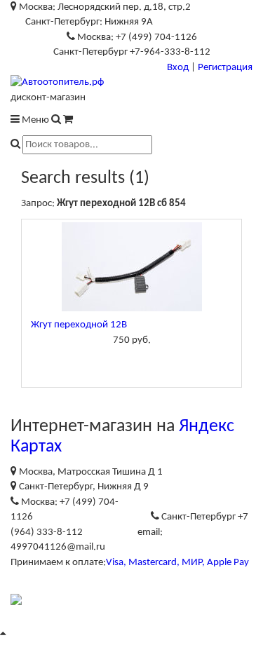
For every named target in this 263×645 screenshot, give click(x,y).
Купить (131, 363)
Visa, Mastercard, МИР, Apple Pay (177, 562)
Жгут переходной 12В (79, 325)
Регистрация (225, 67)
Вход (178, 67)
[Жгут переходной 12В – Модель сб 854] (131, 266)
